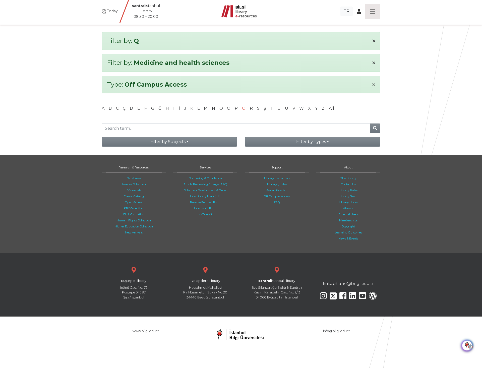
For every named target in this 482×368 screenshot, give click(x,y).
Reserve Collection (134, 184)
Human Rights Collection (134, 220)
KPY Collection (134, 208)
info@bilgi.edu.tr (336, 331)
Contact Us (348, 184)
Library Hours (348, 202)
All (331, 108)
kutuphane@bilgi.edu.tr (348, 283)
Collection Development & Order (205, 190)
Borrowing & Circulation (205, 178)
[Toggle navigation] (372, 11)
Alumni (348, 208)
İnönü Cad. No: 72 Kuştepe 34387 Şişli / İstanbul (133, 289)
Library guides (277, 184)
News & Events (348, 238)
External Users (348, 214)
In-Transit (205, 214)
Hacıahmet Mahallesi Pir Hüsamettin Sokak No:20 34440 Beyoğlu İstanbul (205, 289)
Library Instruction (277, 178)
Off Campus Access (277, 196)
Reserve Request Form (205, 202)
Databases (134, 178)
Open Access (133, 202)
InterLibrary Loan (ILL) (205, 196)
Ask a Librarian (276, 190)
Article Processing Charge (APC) (205, 184)
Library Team (348, 196)
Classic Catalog (134, 196)
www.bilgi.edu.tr (146, 331)
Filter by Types (311, 141)
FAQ (277, 202)
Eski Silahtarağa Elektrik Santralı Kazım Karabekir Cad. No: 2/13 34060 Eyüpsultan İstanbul (277, 289)
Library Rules (348, 190)
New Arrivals (134, 232)
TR (346, 11)
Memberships (348, 220)
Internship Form (205, 208)
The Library (348, 178)
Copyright (348, 226)
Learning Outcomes (348, 232)
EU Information (133, 214)
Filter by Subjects (168, 141)
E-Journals (134, 190)
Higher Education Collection (134, 226)
